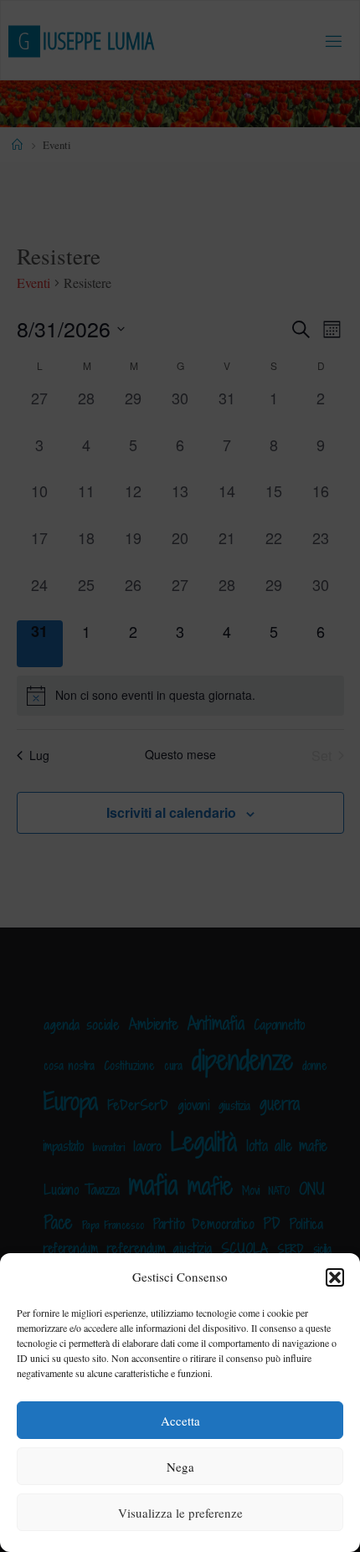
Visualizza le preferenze (180, 1512)
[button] (335, 1277)
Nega (180, 1466)
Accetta (180, 1420)
